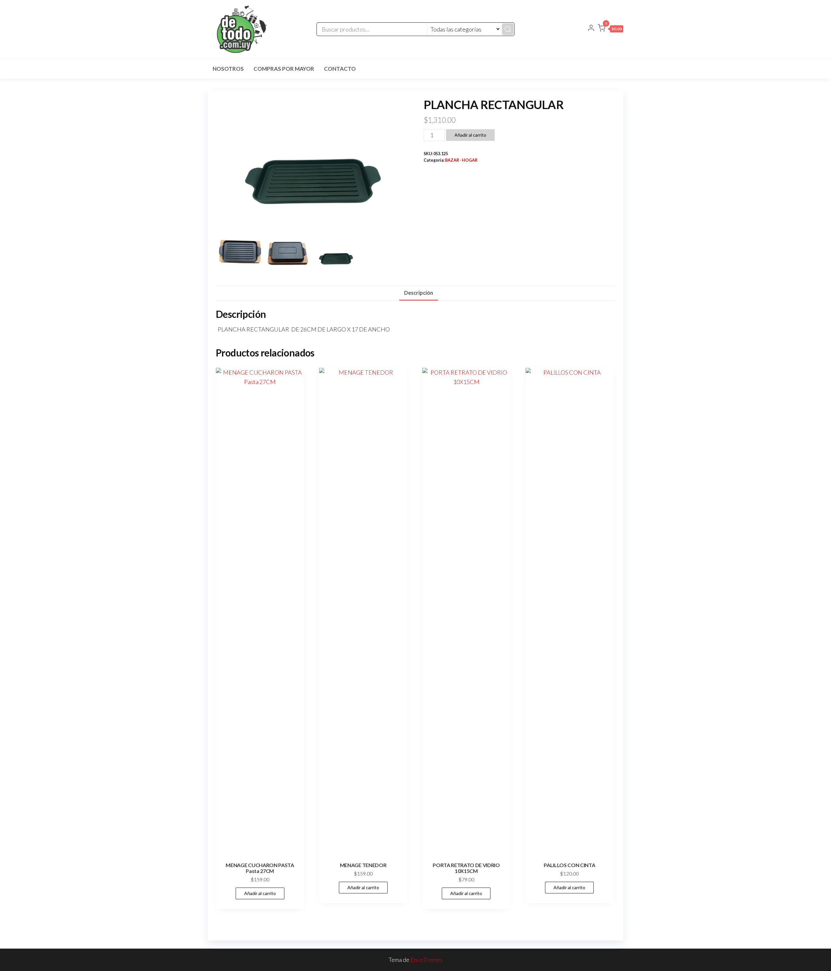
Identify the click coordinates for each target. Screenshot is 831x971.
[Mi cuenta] (591, 28)
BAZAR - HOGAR (461, 160)
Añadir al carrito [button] (260, 893)
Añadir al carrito (470, 135)
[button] (610, 29)
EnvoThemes (426, 959)
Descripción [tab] (418, 293)
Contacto (340, 68)
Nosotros (228, 68)
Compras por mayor (284, 68)
